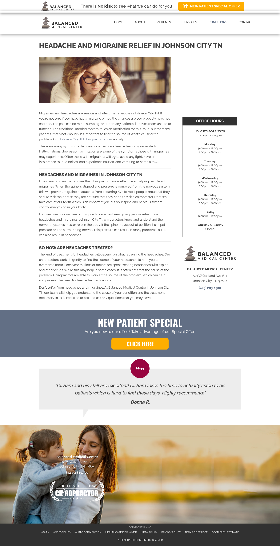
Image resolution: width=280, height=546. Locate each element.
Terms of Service (196, 532)
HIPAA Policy (149, 532)
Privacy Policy (171, 532)
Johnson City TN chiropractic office (85, 139)
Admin (45, 532)
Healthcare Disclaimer (121, 532)
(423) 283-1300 (210, 288)
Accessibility (62, 532)
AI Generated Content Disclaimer (140, 540)
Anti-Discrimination (88, 532)
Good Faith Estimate (225, 532)
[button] (140, 344)
